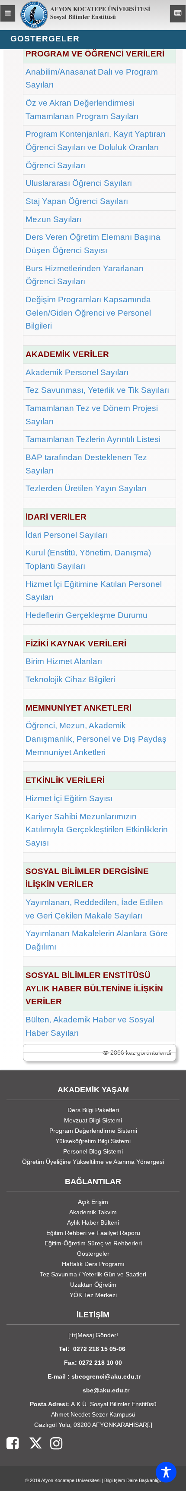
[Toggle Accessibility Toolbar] (166, 1472)
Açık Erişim (93, 1201)
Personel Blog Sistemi (93, 1151)
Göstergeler (93, 1253)
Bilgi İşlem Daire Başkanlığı (132, 1480)
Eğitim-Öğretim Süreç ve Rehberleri (93, 1243)
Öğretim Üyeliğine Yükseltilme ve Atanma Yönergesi (93, 1161)
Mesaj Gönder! (97, 1335)
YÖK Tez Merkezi (93, 1294)
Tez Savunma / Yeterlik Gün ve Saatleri (93, 1274)
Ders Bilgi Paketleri (93, 1109)
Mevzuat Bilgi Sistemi (93, 1120)
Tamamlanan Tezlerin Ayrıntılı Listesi (93, 439)
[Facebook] (12, 1444)
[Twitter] (30, 1444)
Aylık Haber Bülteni (93, 1222)
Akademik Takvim (93, 1212)
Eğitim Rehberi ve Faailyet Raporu (93, 1232)
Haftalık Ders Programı (93, 1263)
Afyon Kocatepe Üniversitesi (70, 1480)
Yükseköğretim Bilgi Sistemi (93, 1141)
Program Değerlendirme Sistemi (93, 1130)
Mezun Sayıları (53, 219)
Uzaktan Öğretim (93, 1284)
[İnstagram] (52, 1444)
